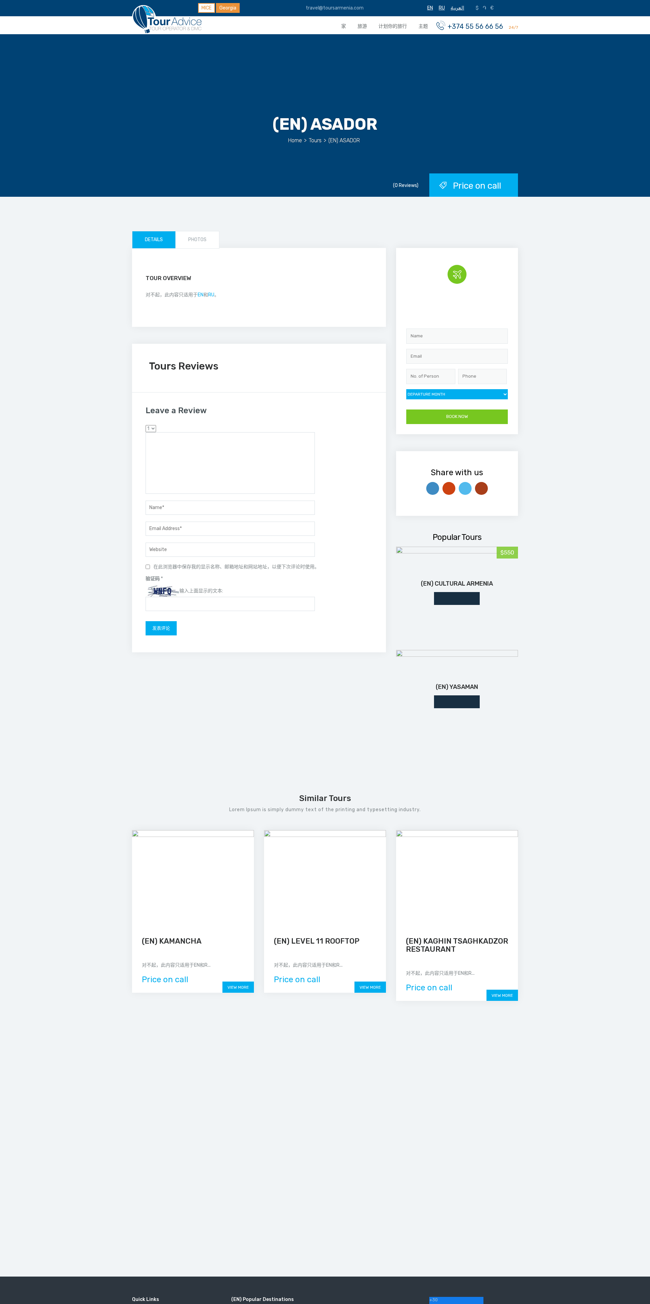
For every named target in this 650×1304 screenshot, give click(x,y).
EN (200, 295)
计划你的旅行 (392, 26)
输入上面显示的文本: (201, 591)
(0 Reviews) (405, 185)
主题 (423, 26)
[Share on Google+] (448, 488)
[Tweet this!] (465, 488)
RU (211, 295)
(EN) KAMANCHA (171, 941)
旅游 (362, 26)
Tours (315, 140)
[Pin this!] (481, 488)
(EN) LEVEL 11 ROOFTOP (317, 941)
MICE (206, 8)
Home (295, 140)
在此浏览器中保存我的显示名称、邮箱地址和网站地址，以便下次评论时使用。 (236, 567)
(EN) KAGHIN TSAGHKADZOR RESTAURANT (457, 945)
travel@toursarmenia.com (334, 8)
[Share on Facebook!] (432, 488)
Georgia (227, 8)
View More (238, 987)
